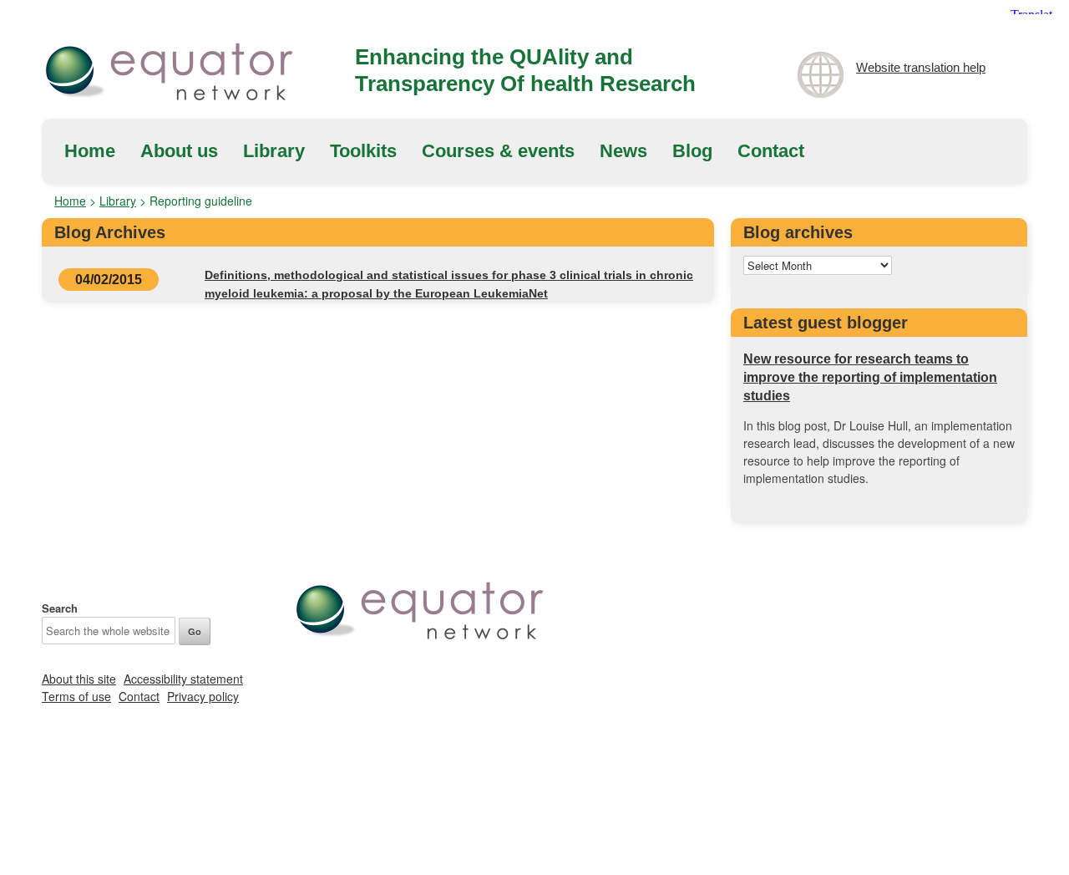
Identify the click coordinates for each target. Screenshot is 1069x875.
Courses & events (498, 150)
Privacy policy (203, 696)
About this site (79, 678)
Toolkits (363, 150)
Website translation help (920, 67)
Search (60, 608)
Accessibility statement (183, 678)
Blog (692, 150)
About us (179, 150)
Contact (770, 150)
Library (274, 150)
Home (89, 150)
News (623, 150)
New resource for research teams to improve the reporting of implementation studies (870, 377)
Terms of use (76, 696)
